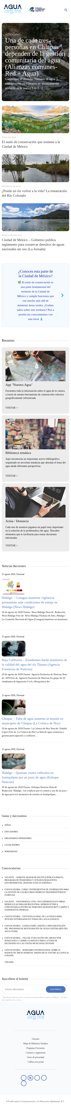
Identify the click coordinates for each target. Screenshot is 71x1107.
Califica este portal (36, 1062)
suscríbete (55, 989)
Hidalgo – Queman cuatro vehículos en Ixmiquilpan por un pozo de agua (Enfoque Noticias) (30, 777)
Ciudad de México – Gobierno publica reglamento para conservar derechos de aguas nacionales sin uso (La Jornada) (33, 244)
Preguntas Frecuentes (35, 1048)
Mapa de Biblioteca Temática (35, 1043)
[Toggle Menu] (57, 10)
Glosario (35, 1039)
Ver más (9, 962)
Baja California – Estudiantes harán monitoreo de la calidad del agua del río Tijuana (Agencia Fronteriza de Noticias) (34, 664)
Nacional (20, 574)
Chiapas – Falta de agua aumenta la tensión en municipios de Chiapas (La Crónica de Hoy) (32, 721)
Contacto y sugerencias (36, 1052)
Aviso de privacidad (35, 1057)
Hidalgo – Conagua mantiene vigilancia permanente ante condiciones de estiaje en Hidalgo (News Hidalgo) (29, 602)
